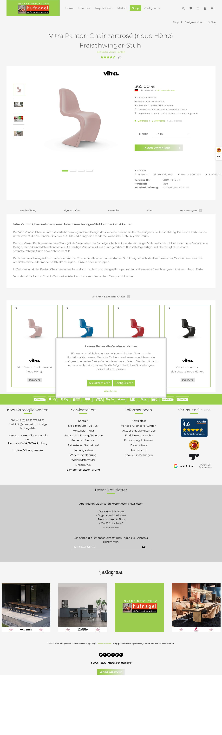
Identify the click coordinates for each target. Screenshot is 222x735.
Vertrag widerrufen (111, 671)
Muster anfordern (191, 174)
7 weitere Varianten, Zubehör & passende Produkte (162, 109)
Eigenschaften (72, 210)
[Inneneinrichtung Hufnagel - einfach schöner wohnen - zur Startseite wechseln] (33, 8)
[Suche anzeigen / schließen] (183, 8)
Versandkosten (104, 643)
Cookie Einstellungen (139, 455)
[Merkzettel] (191, 8)
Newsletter (138, 420)
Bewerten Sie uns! (83, 440)
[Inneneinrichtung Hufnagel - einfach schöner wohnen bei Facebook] (105, 655)
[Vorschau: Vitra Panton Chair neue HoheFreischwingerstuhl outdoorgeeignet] (18, 104)
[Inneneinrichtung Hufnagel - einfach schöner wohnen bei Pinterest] (121, 655)
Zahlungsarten (83, 450)
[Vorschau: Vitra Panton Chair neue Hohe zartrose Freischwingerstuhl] (18, 89)
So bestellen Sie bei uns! (83, 445)
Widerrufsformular (83, 459)
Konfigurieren (124, 383)
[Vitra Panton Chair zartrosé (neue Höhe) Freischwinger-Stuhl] (34, 329)
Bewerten (144, 174)
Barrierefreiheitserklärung (83, 469)
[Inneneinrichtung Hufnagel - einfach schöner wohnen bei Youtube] (109, 655)
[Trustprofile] (194, 445)
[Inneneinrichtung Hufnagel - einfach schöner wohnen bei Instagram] (113, 655)
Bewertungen (190, 210)
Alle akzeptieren (99, 383)
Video (149, 210)
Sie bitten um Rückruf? (83, 425)
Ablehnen (110, 391)
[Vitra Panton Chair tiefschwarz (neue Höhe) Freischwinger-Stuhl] (187, 329)
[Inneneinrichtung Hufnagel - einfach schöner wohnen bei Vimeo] (101, 655)
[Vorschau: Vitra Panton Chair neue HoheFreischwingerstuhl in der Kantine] (18, 119)
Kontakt (83, 420)
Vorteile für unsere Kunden (138, 425)
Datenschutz (138, 445)
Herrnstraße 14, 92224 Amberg (27, 443)
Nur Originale (165, 174)
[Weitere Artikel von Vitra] (111, 73)
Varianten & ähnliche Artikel (110, 296)
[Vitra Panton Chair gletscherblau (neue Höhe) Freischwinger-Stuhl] (85, 329)
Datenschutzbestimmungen (112, 537)
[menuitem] (69, 8)
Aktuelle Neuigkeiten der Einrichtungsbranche (138, 433)
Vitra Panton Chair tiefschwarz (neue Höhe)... (187, 369)
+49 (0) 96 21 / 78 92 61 (30, 420)
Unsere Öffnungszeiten (28, 450)
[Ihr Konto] (198, 8)
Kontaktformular (83, 430)
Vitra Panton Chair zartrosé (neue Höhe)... (34, 369)
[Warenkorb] (205, 8)
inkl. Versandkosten (166, 90)
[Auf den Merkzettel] (16, 308)
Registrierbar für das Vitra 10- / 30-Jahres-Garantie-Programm (167, 113)
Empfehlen (214, 174)
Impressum (138, 450)
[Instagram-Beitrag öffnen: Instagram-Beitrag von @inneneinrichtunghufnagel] (139, 607)
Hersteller (113, 210)
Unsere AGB (83, 464)
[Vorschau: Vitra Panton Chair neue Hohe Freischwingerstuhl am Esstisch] (18, 133)
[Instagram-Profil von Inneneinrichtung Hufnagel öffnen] (111, 572)
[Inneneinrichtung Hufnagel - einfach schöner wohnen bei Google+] (117, 655)
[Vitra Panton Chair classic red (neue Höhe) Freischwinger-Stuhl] (136, 329)
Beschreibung (28, 210)
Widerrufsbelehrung (83, 455)
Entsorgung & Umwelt (138, 440)
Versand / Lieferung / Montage (83, 435)
